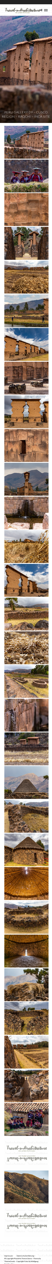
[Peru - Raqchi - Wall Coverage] (26, 984)
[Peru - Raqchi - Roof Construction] (26, 883)
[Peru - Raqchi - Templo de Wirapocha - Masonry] (26, 209)
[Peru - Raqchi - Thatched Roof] (26, 782)
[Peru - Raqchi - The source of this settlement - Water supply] (26, 513)
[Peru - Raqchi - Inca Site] (26, 681)
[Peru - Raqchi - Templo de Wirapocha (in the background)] (26, 142)
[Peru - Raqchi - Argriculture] (26, 748)
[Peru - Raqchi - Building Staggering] (26, 243)
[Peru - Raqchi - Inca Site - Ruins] (26, 614)
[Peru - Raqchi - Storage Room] (26, 951)
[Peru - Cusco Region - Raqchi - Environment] (26, 1186)
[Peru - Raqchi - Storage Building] (26, 850)
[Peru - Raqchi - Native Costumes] (26, 176)
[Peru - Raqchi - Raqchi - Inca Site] (26, 310)
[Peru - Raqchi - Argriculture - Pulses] (26, 546)
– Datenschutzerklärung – (25, 1256)
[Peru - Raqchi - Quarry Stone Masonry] (26, 816)
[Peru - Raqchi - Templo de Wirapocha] (26, 344)
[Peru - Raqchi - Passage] (26, 1085)
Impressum (8, 1256)
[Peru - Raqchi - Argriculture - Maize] (26, 277)
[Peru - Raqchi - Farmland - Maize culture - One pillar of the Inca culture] (26, 647)
